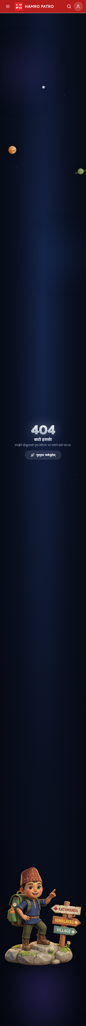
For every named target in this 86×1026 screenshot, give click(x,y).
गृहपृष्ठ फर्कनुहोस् (45, 455)
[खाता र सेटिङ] (78, 6)
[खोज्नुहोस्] (69, 6)
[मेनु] (8, 6)
